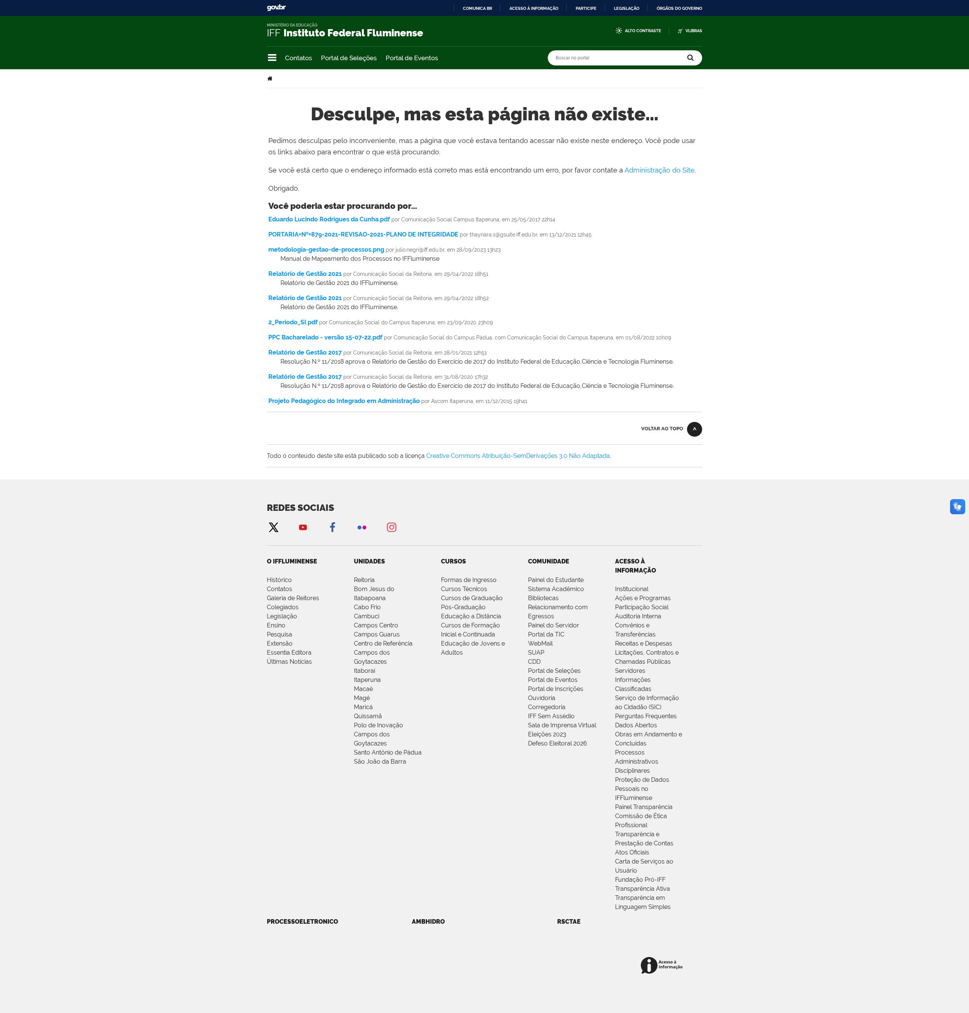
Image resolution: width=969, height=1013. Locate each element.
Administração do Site (660, 170)
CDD (534, 661)
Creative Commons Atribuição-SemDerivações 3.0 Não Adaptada (518, 455)
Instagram (391, 527)
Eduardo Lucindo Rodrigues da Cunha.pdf (329, 219)
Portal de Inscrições (555, 688)
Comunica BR (477, 8)
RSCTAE (569, 921)
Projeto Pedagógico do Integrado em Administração (344, 401)
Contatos (298, 58)
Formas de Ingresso (469, 580)
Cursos (453, 561)
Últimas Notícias (289, 661)
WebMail (540, 643)
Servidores (630, 670)
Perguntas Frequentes (646, 716)
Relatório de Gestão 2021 (305, 273)
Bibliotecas (543, 598)
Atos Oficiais (632, 852)
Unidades (369, 561)
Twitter (273, 527)
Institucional (631, 589)
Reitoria (364, 580)
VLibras (693, 30)
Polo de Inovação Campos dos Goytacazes (378, 734)
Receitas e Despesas (643, 643)
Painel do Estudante (556, 580)
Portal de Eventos (412, 58)
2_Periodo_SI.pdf (293, 322)
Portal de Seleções (349, 58)
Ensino (276, 625)
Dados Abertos (636, 725)
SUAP (536, 652)
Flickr (361, 527)
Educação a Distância (471, 616)
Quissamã (368, 716)
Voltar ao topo (662, 428)
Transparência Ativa (642, 888)
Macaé (363, 688)
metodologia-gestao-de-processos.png (326, 249)
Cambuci (366, 616)
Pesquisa (279, 634)
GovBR (276, 7)
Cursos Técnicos (464, 589)
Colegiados (283, 607)
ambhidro (428, 921)
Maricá (363, 707)
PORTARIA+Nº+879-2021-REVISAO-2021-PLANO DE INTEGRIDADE (363, 234)
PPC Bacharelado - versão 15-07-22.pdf (325, 337)
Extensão (280, 643)
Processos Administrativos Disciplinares (636, 761)
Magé (362, 698)
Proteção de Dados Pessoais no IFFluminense (642, 788)
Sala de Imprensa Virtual (562, 725)
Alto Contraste (643, 30)
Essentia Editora (289, 652)
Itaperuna (367, 679)
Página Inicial (270, 78)
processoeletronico (302, 921)
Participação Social (641, 607)
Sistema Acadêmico (556, 589)
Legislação (626, 8)
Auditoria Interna (638, 616)
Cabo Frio (367, 607)
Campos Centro (376, 625)
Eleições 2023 (547, 734)
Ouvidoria (541, 698)
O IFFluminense (292, 561)
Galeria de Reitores (293, 598)
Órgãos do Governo (679, 8)
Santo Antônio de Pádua (388, 752)
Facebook (332, 527)
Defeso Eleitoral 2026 (557, 743)
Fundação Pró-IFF (640, 879)
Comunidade (548, 561)
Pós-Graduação (463, 607)
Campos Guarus (377, 634)
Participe (586, 8)
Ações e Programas (643, 598)
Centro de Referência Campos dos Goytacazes (383, 652)
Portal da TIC (546, 634)
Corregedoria (547, 707)
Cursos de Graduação (472, 598)
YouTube (302, 527)
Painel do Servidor (553, 625)
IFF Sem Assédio (551, 716)
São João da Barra (380, 761)
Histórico (279, 580)
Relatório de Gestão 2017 (305, 352)
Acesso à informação (533, 8)
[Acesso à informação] (663, 966)
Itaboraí (364, 670)
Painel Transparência (644, 807)
